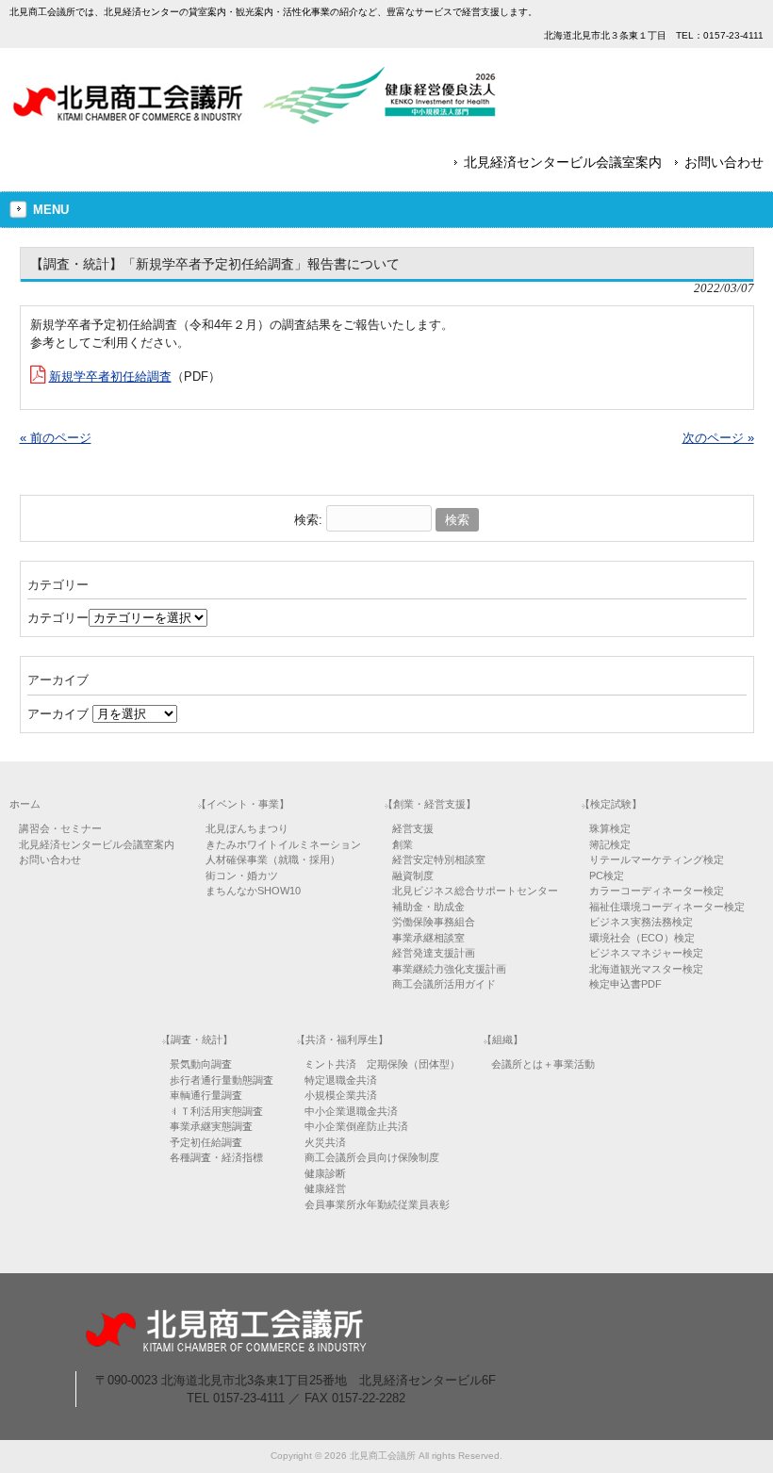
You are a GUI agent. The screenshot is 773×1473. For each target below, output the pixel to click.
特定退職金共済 (340, 1080)
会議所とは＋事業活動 (543, 1064)
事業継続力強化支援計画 (449, 968)
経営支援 (413, 828)
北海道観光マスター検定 (646, 968)
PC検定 (606, 875)
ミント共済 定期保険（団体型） (382, 1064)
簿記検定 (610, 844)
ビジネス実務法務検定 (641, 921)
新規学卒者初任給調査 (110, 376)
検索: (308, 520)
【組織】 (502, 1039)
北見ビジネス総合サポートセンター (475, 890)
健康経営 (325, 1188)
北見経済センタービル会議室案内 (563, 162)
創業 (402, 844)
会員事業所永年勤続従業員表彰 (377, 1204)
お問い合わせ (724, 162)
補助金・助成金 (428, 906)
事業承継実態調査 (211, 1126)
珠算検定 (610, 828)
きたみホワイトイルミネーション (283, 844)
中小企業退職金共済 (351, 1111)
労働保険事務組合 (433, 921)
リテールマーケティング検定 (656, 859)
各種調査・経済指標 (216, 1157)
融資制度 (413, 875)
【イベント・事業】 (242, 804)
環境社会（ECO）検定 (642, 937)
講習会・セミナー (60, 828)
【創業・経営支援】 (429, 804)
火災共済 (325, 1142)
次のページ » (718, 438)
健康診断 (325, 1173)
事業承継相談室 (428, 937)
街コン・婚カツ (242, 875)
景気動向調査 (201, 1064)
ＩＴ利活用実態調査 (216, 1111)
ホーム (25, 804)
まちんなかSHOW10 (253, 890)
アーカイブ (58, 714)
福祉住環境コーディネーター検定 (667, 906)
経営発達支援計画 (433, 952)
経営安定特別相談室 (438, 859)
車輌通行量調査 (206, 1095)
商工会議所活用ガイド (444, 984)
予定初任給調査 (206, 1142)
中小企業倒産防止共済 (356, 1126)
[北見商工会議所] (254, 117)
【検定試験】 (611, 804)
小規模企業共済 (340, 1095)
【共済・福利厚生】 (341, 1039)
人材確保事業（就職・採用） (273, 859)
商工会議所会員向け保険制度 (371, 1157)
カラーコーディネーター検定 (656, 890)
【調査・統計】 (196, 1039)
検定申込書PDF (625, 984)
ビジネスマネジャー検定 (646, 952)
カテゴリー (58, 618)
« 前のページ (55, 438)
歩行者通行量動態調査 (221, 1080)
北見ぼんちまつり (247, 828)
